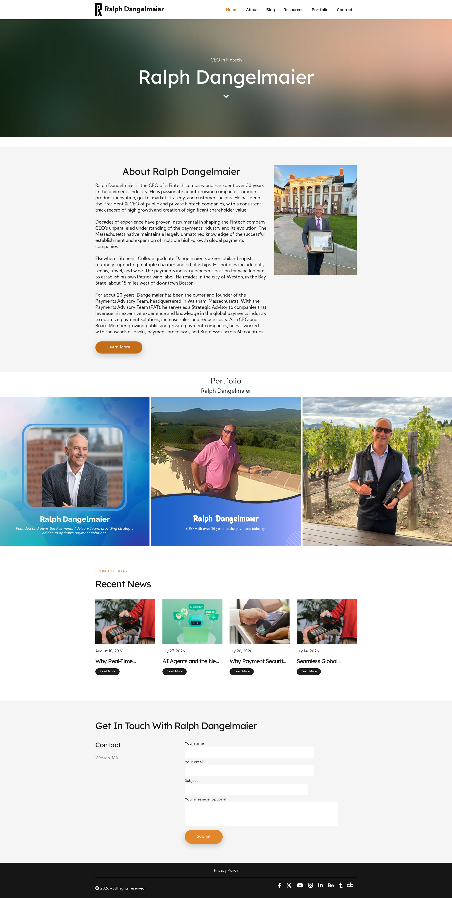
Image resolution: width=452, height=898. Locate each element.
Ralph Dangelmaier (134, 9)
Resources (293, 9)
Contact (344, 9)
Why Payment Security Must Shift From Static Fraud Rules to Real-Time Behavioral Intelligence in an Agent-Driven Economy (258, 661)
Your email (194, 762)
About (252, 9)
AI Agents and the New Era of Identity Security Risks (191, 661)
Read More (107, 671)
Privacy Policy (226, 871)
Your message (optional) (206, 799)
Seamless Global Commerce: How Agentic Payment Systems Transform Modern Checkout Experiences (320, 661)
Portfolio (320, 9)
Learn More (118, 347)
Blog (270, 9)
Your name (194, 744)
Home (232, 9)
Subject (191, 781)
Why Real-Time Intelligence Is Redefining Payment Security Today (120, 661)
